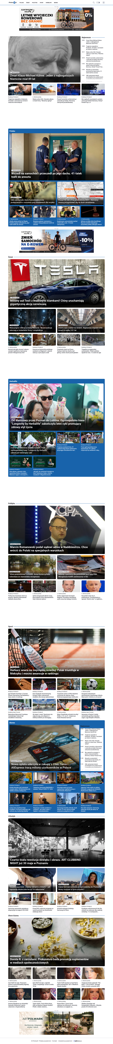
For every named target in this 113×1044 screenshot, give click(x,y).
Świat (28, 2)
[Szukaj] (93, 2)
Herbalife (49, 2)
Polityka (34, 2)
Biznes (56, 2)
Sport (41, 2)
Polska (22, 2)
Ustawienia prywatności (65, 1041)
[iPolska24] (14, 2)
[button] (98, 2)
